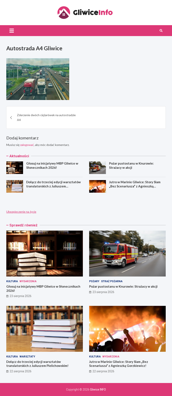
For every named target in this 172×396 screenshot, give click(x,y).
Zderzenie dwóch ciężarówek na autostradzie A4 (46, 117)
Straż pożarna (111, 281)
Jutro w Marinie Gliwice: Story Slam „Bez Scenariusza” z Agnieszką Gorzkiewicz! (134, 186)
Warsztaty (27, 356)
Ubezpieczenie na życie (21, 211)
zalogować (27, 145)
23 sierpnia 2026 (20, 296)
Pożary (94, 281)
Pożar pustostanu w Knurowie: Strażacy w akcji (131, 165)
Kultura (12, 281)
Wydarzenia (28, 281)
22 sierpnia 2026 (20, 371)
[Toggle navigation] (11, 30)
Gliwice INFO (98, 389)
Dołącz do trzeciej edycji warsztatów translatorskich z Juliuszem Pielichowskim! (53, 186)
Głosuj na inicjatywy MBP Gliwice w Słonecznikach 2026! (52, 165)
